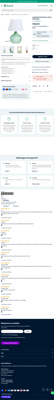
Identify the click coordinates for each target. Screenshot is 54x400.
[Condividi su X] (43, 86)
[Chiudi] (51, 32)
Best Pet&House (8, 394)
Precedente (6, 206)
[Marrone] (37, 48)
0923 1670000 (9, 380)
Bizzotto (7, 14)
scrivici (6, 383)
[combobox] (27, 10)
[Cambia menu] (2, 5)
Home (2, 14)
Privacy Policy (14, 334)
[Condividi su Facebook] (39, 86)
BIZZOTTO (38, 21)
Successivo (16, 206)
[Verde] (33, 48)
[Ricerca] (51, 10)
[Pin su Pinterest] (47, 86)
